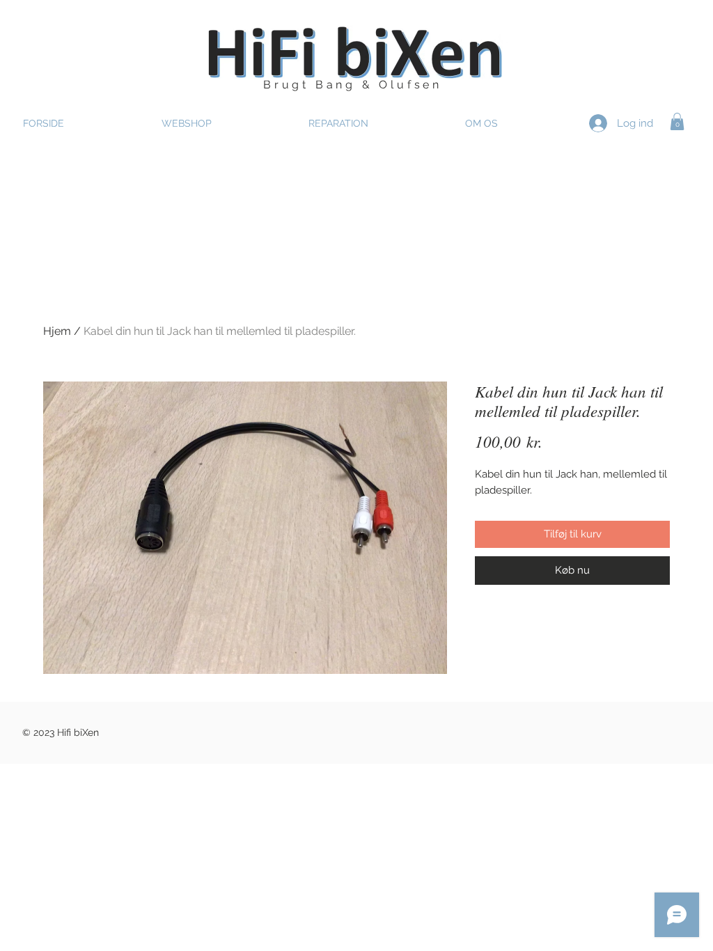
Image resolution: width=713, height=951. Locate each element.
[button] (677, 121)
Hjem (57, 331)
